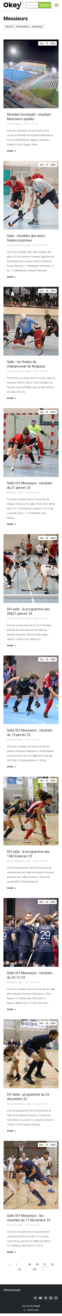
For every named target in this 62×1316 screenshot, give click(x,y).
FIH (8, 124)
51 (44, 1264)
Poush (37, 1306)
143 (34, 1269)
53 (19, 1269)
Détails (10, 151)
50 (37, 1264)
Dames (10, 245)
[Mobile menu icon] (56, 5)
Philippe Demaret (11, 1290)
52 (52, 1264)
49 (29, 1264)
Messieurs (16, 124)
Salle (28, 245)
